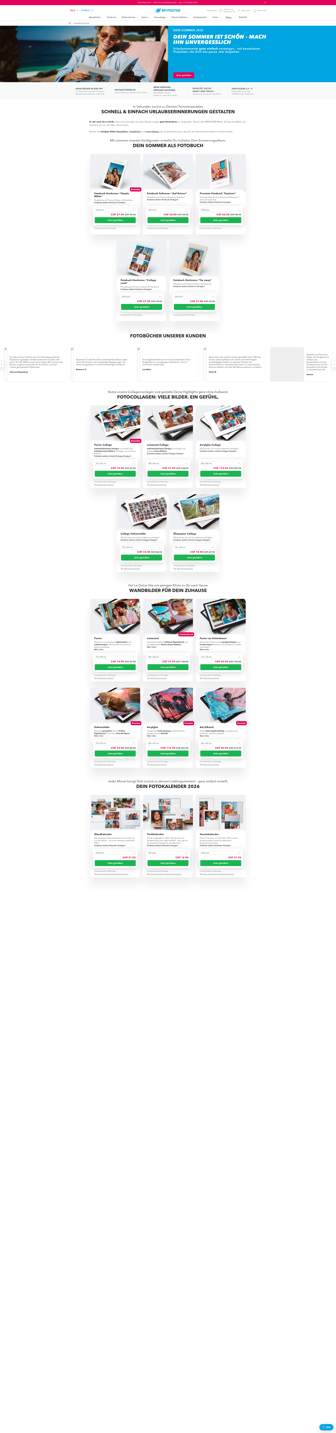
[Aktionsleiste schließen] (265, 2)
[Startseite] (70, 23)
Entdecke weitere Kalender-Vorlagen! (109, 845)
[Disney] (229, 17)
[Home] (168, 10)
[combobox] (115, 210)
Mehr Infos (98, 649)
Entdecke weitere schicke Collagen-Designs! (112, 456)
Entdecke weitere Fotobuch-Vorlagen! (110, 202)
